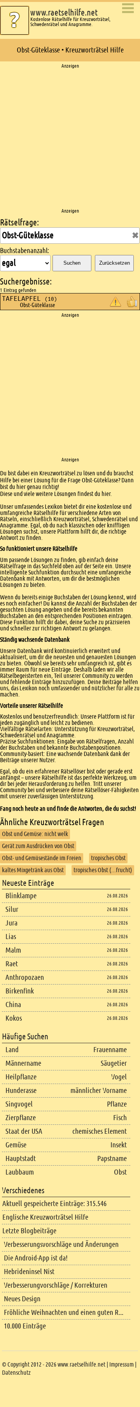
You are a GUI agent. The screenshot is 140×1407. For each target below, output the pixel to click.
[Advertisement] (70, 139)
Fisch (120, 1117)
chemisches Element (99, 1131)
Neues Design (22, 1299)
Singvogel (19, 1104)
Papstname (112, 1158)
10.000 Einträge (25, 1326)
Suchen (71, 263)
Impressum (121, 1364)
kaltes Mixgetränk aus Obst (33, 870)
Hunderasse (21, 1090)
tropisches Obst (108, 858)
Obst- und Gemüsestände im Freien (41, 858)
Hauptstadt (20, 1158)
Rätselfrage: (19, 222)
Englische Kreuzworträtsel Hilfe (45, 1217)
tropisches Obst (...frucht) (103, 870)
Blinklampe (21, 896)
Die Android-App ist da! (36, 1258)
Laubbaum (19, 1172)
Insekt (118, 1145)
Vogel (119, 1077)
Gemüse (15, 1145)
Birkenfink (19, 991)
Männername (23, 1063)
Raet (11, 964)
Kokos (13, 1018)
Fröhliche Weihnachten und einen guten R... (63, 1312)
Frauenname (110, 1049)
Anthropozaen (24, 977)
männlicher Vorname (98, 1090)
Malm (13, 950)
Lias (10, 936)
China (13, 1004)
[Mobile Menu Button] (128, 8)
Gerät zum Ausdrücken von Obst (38, 846)
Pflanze (117, 1104)
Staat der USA (23, 1131)
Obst (120, 1172)
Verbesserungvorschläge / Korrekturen (55, 1285)
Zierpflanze (20, 1117)
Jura (11, 923)
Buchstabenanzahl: (24, 250)
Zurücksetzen (114, 263)
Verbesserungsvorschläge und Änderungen (61, 1244)
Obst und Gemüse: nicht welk (35, 834)
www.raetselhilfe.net (64, 12)
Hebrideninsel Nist (29, 1271)
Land (12, 1049)
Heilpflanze (21, 1077)
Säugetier (114, 1063)
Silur (11, 909)
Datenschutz (16, 1373)
